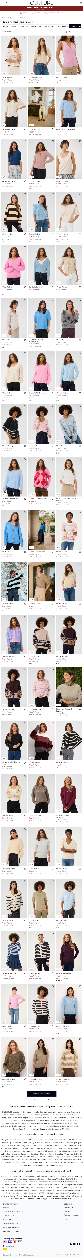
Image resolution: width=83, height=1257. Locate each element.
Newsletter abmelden (11, 1227)
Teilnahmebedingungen (12, 1215)
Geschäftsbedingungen (26, 1255)
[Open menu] (2, 3)
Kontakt (6, 1207)
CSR (65, 1219)
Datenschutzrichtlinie (10, 1255)
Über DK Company (71, 1215)
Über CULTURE (70, 1207)
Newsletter (68, 1211)
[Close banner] (79, 8)
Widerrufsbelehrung (10, 1223)
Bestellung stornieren (11, 1231)
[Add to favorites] (25, 37)
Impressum (7, 1219)
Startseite (4, 17)
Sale (11, 17)
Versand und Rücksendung (13, 1211)
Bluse (59, 1160)
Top (48, 1160)
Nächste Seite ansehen (41, 1094)
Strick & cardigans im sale (22, 17)
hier (35, 1196)
